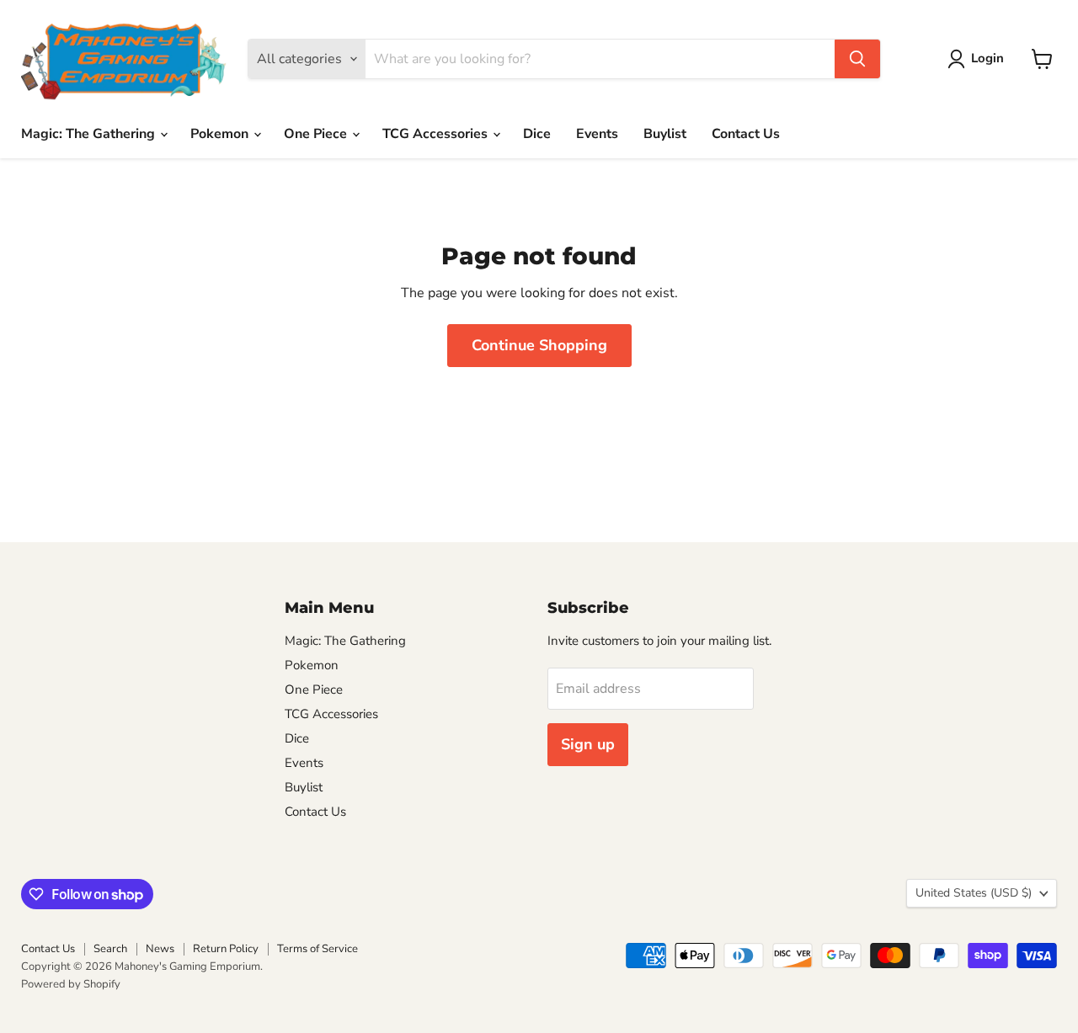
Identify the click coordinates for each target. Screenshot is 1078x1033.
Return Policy (226, 948)
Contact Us (746, 134)
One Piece (317, 134)
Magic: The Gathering (89, 134)
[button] (979, 59)
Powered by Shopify (70, 984)
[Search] (857, 59)
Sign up (588, 744)
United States (973, 893)
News (160, 948)
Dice (537, 134)
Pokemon (221, 134)
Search (110, 948)
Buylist (664, 134)
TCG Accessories (436, 134)
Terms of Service (317, 948)
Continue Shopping (539, 345)
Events (597, 134)
